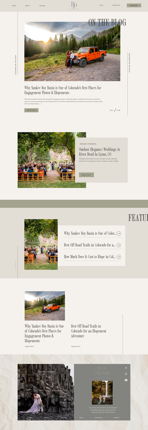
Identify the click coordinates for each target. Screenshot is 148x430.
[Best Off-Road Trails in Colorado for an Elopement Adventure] (118, 245)
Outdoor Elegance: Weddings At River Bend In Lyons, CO (99, 152)
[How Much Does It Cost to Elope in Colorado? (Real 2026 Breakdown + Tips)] (118, 256)
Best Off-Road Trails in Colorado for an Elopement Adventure (104, 244)
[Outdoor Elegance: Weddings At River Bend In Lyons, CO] (52, 160)
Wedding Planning (88, 144)
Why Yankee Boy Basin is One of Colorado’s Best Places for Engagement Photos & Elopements (62, 90)
